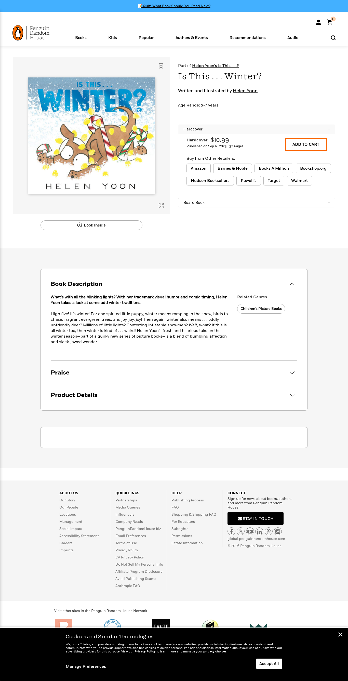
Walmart (299, 180)
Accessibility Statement (79, 535)
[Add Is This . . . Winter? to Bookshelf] (161, 66)
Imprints (66, 550)
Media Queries (127, 507)
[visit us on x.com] (241, 531)
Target (274, 180)
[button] (81, 37)
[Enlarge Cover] (161, 205)
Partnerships (126, 500)
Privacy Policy (126, 550)
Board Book (256, 202)
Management (70, 521)
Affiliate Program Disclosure (139, 571)
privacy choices (214, 651)
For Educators (183, 521)
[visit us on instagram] (278, 531)
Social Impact (70, 528)
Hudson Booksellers (210, 180)
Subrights (179, 528)
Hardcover (256, 129)
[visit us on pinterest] (269, 531)
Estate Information (187, 543)
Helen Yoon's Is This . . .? (215, 66)
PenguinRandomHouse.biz (138, 528)
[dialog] (174, 654)
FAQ (175, 507)
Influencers (125, 514)
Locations (67, 514)
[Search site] (333, 38)
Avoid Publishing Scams (135, 578)
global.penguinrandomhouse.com (256, 538)
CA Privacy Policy (129, 557)
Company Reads (129, 521)
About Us (68, 493)
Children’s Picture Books (261, 308)
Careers (65, 543)
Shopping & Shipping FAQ (193, 514)
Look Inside (94, 225)
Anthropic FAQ (127, 585)
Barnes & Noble (233, 168)
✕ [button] (340, 635)
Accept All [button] (269, 663)
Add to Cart (305, 144)
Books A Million (274, 168)
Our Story (67, 500)
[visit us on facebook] (231, 531)
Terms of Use (126, 543)
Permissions (181, 535)
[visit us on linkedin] (259, 531)
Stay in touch (258, 519)
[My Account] (318, 20)
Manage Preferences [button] (86, 666)
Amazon (198, 168)
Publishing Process (187, 500)
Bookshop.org (313, 168)
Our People (68, 507)
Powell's (249, 180)
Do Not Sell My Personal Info (139, 564)
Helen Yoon (245, 91)
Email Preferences (130, 535)
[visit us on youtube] (250, 531)
